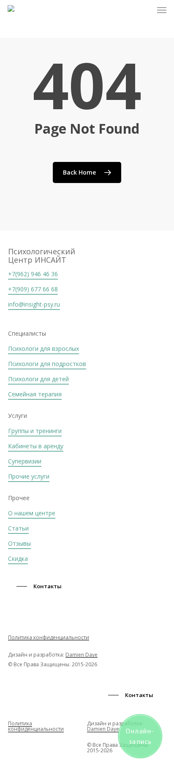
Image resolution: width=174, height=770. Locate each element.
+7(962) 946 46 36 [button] (33, 274)
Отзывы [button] (19, 543)
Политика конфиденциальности (48, 637)
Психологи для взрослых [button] (43, 349)
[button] (161, 10)
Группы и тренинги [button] (35, 431)
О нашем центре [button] (31, 513)
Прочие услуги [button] (28, 476)
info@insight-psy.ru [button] (34, 304)
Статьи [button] (18, 528)
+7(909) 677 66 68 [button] (33, 289)
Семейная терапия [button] (35, 394)
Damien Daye (81, 654)
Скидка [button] (18, 559)
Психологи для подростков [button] (47, 364)
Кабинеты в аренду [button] (35, 446)
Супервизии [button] (24, 461)
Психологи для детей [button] (38, 379)
